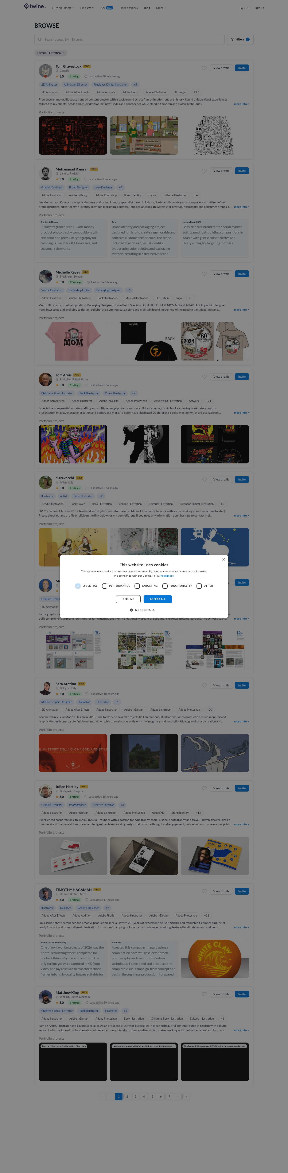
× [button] (223, 559)
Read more (167, 576)
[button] (144, 610)
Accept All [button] (158, 599)
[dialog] (144, 586)
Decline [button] (128, 599)
